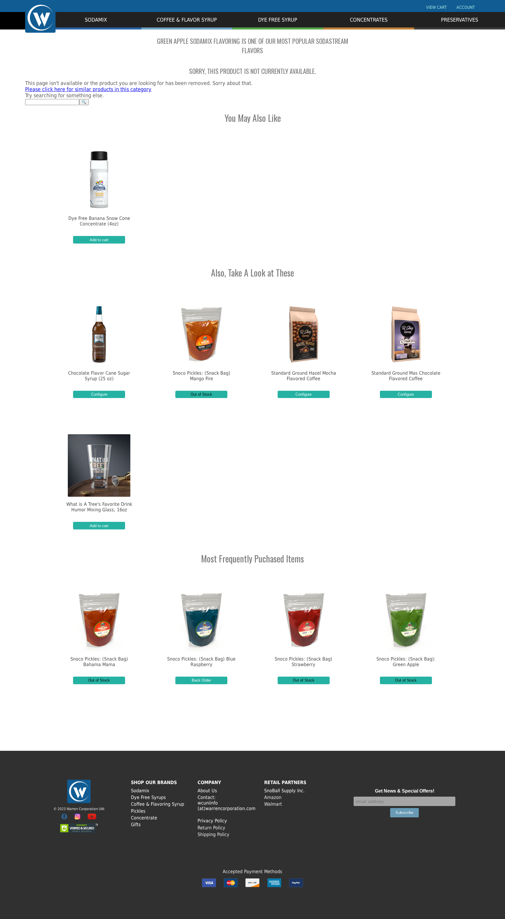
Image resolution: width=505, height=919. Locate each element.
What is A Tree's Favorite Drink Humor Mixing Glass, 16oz (99, 507)
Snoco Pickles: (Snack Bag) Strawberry (303, 661)
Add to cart (99, 240)
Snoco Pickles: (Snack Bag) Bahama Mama (99, 661)
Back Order (201, 680)
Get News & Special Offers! (404, 790)
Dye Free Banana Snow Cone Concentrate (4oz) (99, 221)
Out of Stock (201, 394)
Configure (99, 394)
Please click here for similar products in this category (88, 89)
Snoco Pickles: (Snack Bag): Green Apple (405, 661)
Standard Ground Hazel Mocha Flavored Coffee (303, 375)
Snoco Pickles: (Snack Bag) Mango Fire (201, 375)
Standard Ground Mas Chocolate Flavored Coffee (405, 375)
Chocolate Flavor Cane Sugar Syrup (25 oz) (99, 375)
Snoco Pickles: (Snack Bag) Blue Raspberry (201, 661)
